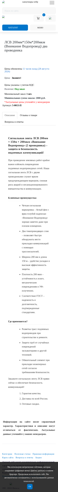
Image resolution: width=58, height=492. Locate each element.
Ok (30, 486)
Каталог (13, 28)
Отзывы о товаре (28, 115)
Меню (40, 28)
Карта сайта (8, 457)
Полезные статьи (22, 454)
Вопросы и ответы (14, 122)
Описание (10, 115)
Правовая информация (43, 454)
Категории (7, 454)
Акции (38, 457)
